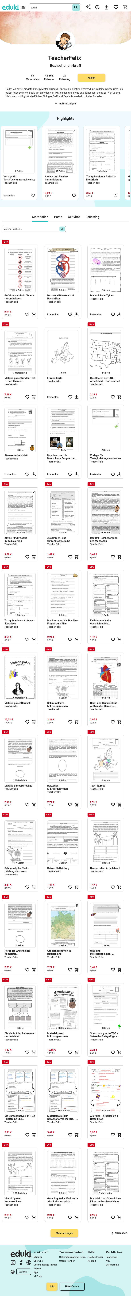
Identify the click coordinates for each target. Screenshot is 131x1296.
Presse (37, 1268)
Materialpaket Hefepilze (18, 785)
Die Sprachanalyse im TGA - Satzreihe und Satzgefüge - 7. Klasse (19, 1117)
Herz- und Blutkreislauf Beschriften (60, 297)
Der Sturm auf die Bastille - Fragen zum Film (62, 622)
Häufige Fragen (96, 1257)
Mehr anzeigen (67, 103)
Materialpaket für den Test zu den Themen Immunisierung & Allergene (19, 380)
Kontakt (92, 1261)
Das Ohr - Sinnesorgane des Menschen (103, 539)
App (36, 1272)
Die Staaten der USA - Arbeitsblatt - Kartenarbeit (105, 380)
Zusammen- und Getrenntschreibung (58, 539)
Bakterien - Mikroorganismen (57, 787)
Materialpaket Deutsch (17, 703)
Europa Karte (54, 378)
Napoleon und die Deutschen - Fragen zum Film (61, 457)
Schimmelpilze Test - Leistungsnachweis (16, 870)
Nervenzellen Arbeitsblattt (105, 868)
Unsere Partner (67, 1261)
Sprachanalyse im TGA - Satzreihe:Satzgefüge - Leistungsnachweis (104, 1035)
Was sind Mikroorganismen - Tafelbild (101, 952)
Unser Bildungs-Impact (45, 1264)
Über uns (38, 1261)
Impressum (111, 1257)
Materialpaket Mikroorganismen (57, 1035)
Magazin (38, 1257)
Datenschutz (112, 1264)
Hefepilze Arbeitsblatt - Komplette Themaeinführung (17, 952)
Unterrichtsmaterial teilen (72, 1257)
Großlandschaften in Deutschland (59, 952)
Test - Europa (97, 785)
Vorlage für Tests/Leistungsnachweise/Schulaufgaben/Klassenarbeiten (19, 178)
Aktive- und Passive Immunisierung (56, 178)
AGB (108, 1261)
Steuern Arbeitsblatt (16, 455)
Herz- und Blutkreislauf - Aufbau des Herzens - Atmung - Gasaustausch (104, 705)
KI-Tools (38, 1276)
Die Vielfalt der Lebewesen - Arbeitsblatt (19, 1035)
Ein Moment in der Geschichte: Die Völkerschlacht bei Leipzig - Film (105, 622)
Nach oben (121, 1233)
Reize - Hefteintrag (58, 868)
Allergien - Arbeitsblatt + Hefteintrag (104, 1117)
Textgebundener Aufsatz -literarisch (101, 178)
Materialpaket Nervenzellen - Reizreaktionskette (15, 1200)
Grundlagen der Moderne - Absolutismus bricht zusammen (62, 1200)
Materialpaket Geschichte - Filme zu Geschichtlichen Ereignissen (105, 1200)
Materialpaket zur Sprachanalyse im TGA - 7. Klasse (62, 1117)
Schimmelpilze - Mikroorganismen (57, 705)
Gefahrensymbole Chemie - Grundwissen (19, 297)
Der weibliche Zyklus (102, 295)
